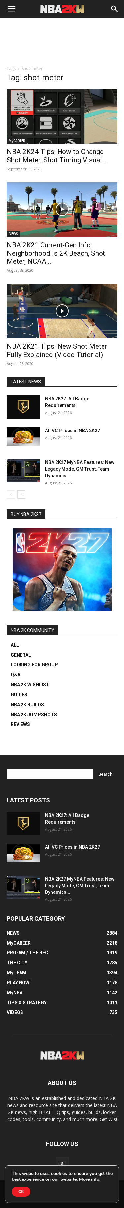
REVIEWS (20, 724)
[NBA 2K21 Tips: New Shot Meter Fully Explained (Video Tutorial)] (62, 311)
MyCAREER (17, 140)
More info (89, 1179)
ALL (15, 645)
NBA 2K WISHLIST (30, 684)
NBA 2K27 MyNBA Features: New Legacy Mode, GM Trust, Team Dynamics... (79, 469)
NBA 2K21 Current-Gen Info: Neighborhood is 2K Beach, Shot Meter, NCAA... (56, 253)
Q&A (15, 674)
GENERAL (21, 655)
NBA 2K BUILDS (27, 704)
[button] (11, 9)
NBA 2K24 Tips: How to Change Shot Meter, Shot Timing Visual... (57, 156)
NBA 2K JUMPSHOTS (34, 714)
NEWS (13, 233)
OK (21, 1191)
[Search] (114, 9)
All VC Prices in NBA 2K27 (72, 430)
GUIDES (19, 694)
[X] (62, 1164)
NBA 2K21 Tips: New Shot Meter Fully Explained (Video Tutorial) (57, 350)
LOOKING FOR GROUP (34, 664)
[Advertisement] (62, 50)
